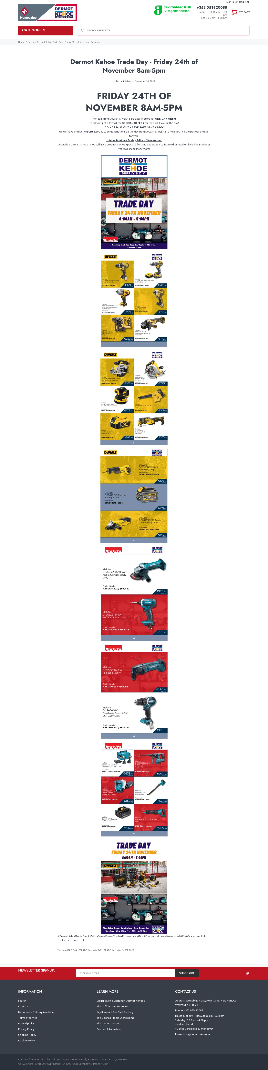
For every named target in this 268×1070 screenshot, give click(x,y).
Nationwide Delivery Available (36, 1012)
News (31, 42)
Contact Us (24, 1006)
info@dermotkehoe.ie (196, 1034)
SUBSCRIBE (187, 973)
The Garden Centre (108, 1023)
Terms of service (27, 1018)
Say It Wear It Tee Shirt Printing (115, 1012)
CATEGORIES (33, 30)
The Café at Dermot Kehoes (113, 1006)
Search (22, 1001)
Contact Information (109, 1029)
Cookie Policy (26, 1040)
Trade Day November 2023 (119, 950)
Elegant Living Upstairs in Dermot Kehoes (121, 1001)
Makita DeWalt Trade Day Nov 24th (82, 950)
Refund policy (26, 1023)
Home (21, 42)
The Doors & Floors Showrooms (115, 1018)
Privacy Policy (26, 1029)
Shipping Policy (27, 1035)
